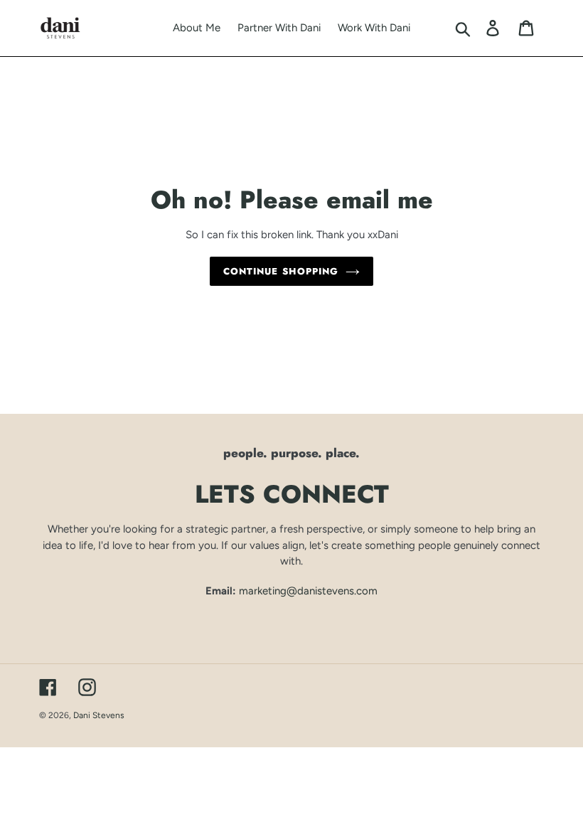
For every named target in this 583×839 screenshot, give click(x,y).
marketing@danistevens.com (308, 590)
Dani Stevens (98, 715)
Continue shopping (280, 271)
